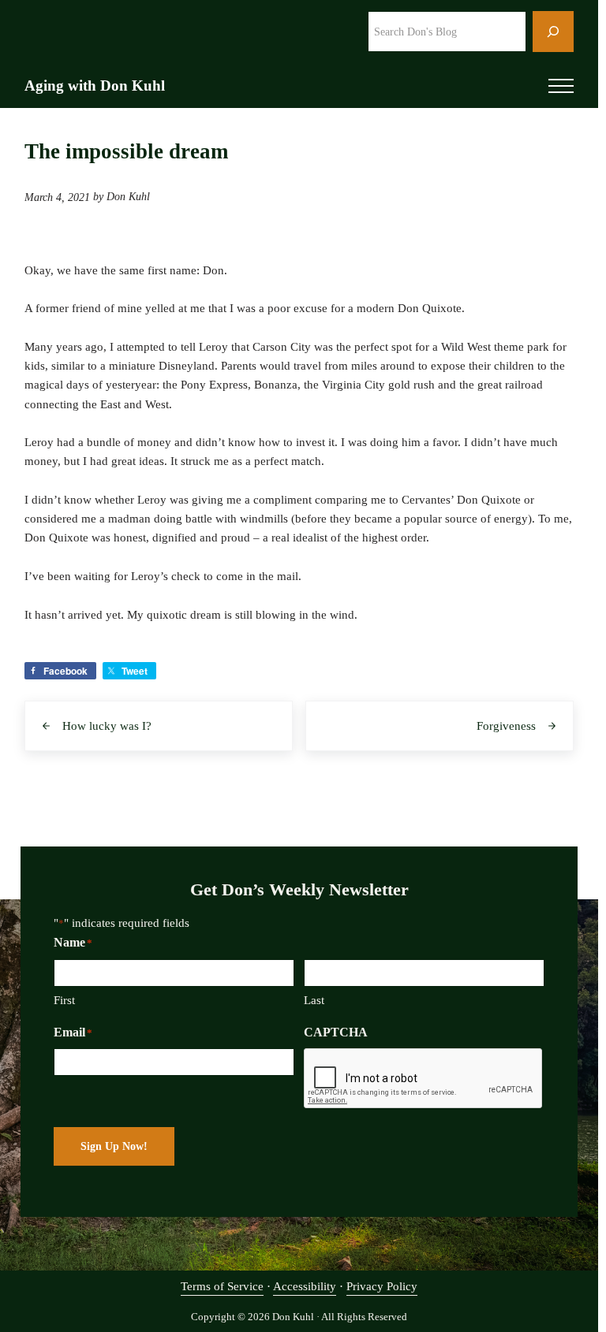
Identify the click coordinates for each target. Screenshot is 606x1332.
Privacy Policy (381, 1286)
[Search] (553, 31)
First (64, 1000)
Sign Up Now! (114, 1146)
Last (314, 1000)
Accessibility (304, 1286)
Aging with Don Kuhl (94, 85)
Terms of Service (222, 1286)
